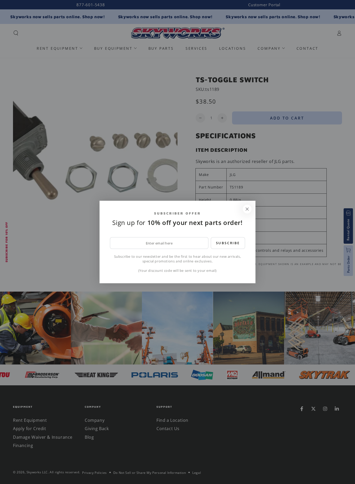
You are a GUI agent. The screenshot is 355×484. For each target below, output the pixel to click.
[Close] (247, 209)
